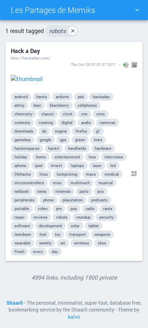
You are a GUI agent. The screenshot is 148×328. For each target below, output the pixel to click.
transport (77, 234)
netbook (21, 191)
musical (105, 182)
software (22, 225)
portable (21, 208)
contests (22, 122)
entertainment (67, 157)
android (21, 96)
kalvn (74, 317)
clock (68, 114)
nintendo (63, 191)
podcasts (99, 200)
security (106, 217)
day (55, 251)
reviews (40, 217)
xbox (102, 243)
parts (84, 191)
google (45, 139)
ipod (38, 165)
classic (47, 114)
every (38, 251)
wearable (22, 243)
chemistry (23, 114)
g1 (98, 131)
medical (112, 174)
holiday (20, 157)
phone (48, 200)
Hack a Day (25, 50)
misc (57, 182)
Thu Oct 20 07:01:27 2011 (93, 64)
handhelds (77, 148)
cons (100, 114)
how (92, 157)
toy (58, 234)
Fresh (19, 251)
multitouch (80, 182)
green (80, 139)
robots (62, 30)
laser (97, 165)
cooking (46, 122)
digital (67, 122)
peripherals (24, 200)
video (42, 208)
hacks (41, 96)
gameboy (22, 139)
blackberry (59, 105)
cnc (84, 114)
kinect (56, 165)
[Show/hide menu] (137, 10)
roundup (83, 217)
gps (63, 139)
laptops (77, 165)
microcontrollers (29, 182)
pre (59, 208)
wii (62, 243)
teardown (22, 234)
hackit (53, 148)
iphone (20, 165)
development (50, 225)
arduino (62, 96)
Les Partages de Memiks (53, 10)
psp (73, 208)
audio (86, 122)
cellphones (87, 105)
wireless (81, 243)
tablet (93, 225)
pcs (100, 191)
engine (61, 131)
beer (37, 105)
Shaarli (14, 303)
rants (107, 208)
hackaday (101, 96)
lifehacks (22, 174)
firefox (81, 131)
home (41, 157)
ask (81, 96)
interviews (114, 157)
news (42, 191)
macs (91, 174)
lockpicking (67, 174)
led (113, 165)
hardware (103, 148)
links (98, 139)
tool (43, 234)
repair (19, 217)
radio (89, 208)
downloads (23, 131)
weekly (45, 243)
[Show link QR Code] (133, 174)
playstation (73, 200)
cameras (107, 122)
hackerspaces (27, 148)
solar (75, 225)
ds (44, 131)
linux (44, 174)
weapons (102, 234)
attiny (19, 105)
